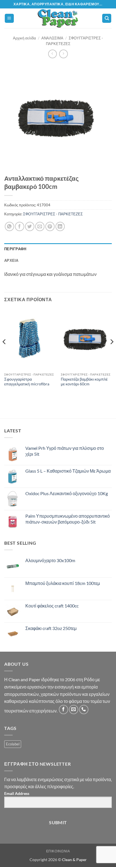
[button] (9, 18)
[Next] (111, 353)
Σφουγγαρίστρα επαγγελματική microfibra (26, 381)
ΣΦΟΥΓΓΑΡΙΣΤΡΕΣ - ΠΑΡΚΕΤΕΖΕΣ (53, 214)
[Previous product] (63, 54)
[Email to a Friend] (39, 226)
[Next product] (52, 54)
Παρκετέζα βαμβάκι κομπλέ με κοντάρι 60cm (84, 381)
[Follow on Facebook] (63, 709)
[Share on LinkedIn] (60, 226)
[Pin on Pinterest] (50, 226)
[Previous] (4, 353)
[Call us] (83, 709)
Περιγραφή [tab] (15, 249)
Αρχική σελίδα (24, 38)
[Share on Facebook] (19, 226)
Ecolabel (12, 744)
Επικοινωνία (58, 851)
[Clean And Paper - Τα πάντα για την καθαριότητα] (58, 18)
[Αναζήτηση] (106, 18)
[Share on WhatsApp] (9, 226)
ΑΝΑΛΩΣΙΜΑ (52, 38)
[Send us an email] (73, 709)
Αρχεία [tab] (11, 260)
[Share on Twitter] (29, 226)
